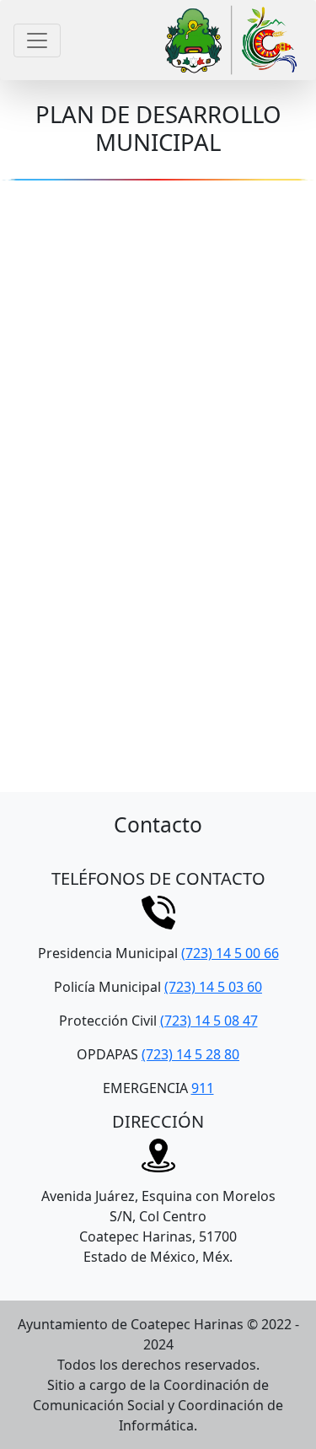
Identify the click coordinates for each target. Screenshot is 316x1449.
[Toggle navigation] (37, 40)
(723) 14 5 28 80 (190, 1054)
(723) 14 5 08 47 (209, 1020)
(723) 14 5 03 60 (213, 987)
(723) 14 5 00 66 (230, 953)
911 (202, 1088)
